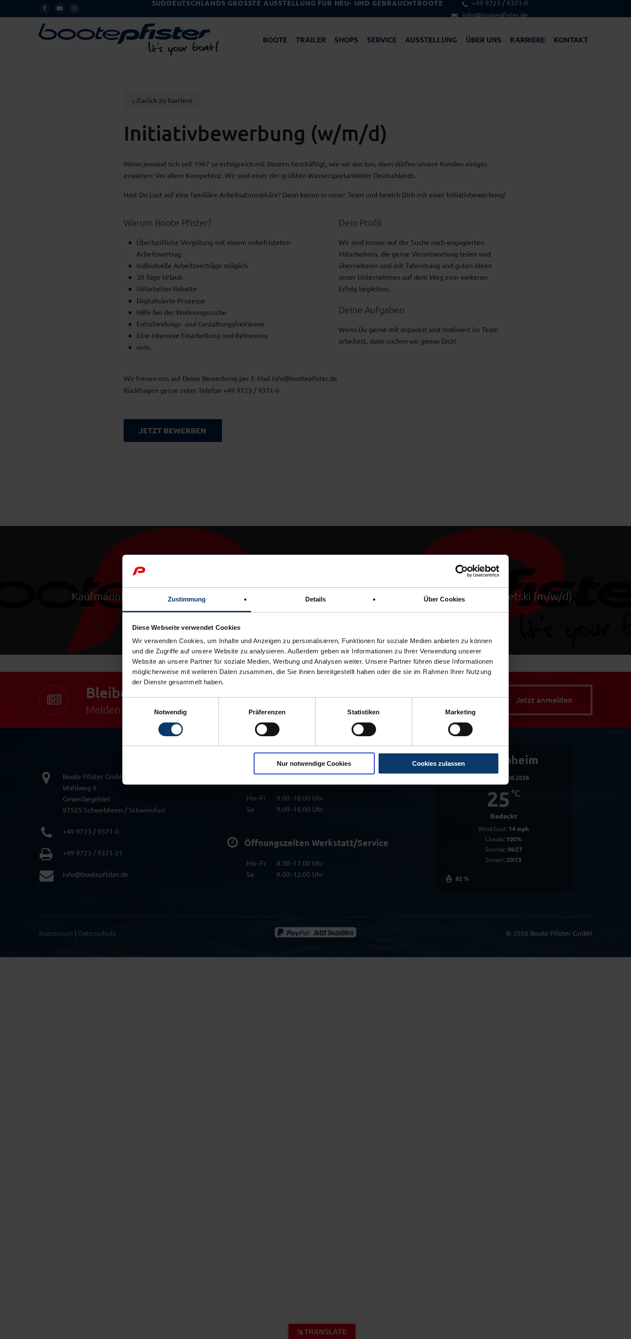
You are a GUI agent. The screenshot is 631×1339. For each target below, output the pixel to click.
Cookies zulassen (438, 763)
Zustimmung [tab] (187, 599)
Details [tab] (315, 599)
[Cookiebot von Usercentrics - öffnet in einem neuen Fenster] (461, 571)
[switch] (267, 729)
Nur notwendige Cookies (314, 763)
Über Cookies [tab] (444, 599)
